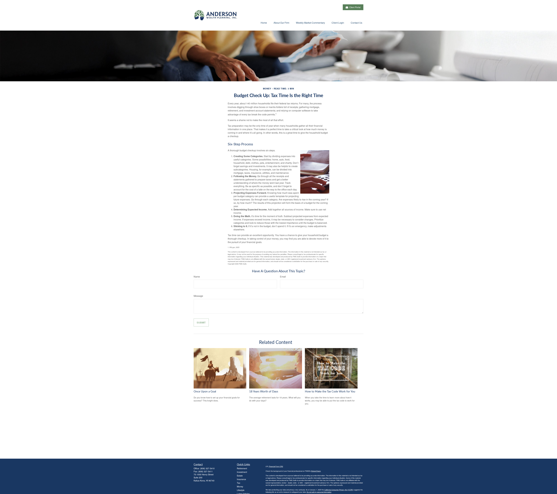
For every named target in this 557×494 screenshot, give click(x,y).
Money (240, 486)
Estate (240, 475)
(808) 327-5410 (207, 468)
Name (197, 276)
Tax (238, 482)
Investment (242, 472)
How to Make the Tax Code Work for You (330, 391)
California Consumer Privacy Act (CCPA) (338, 489)
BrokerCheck (316, 471)
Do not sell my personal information (319, 492)
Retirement (242, 468)
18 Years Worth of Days (263, 391)
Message (198, 296)
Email (283, 276)
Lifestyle (240, 490)
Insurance (241, 479)
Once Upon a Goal (205, 391)
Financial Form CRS (276, 466)
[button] (263, 23)
